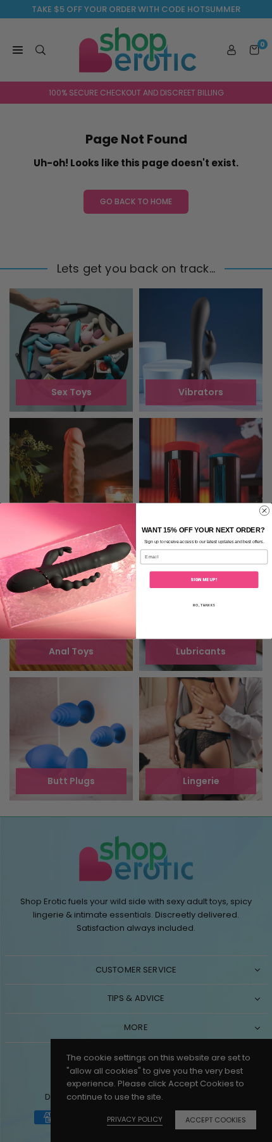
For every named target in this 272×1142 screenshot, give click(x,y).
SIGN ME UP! (204, 579)
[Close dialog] (264, 510)
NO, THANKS (204, 605)
